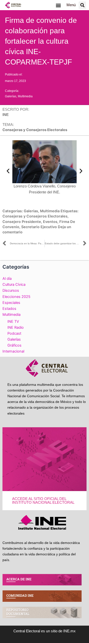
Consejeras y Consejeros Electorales (34, 216)
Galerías (10, 96)
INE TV (13, 321)
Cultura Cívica (13, 284)
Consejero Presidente (21, 221)
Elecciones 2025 (16, 296)
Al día (7, 278)
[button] (58, 5)
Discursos (10, 290)
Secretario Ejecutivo (39, 227)
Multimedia (25, 96)
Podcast (14, 333)
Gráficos (14, 345)
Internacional (13, 351)
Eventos (50, 221)
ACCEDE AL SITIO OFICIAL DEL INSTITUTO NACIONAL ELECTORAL (43, 500)
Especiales (11, 302)
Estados (9, 308)
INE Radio (15, 327)
